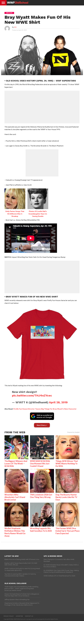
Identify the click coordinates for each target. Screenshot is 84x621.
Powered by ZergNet (73, 432)
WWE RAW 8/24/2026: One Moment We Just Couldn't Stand (40, 463)
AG (15, 27)
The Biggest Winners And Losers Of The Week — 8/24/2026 (15, 463)
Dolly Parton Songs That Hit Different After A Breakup (14, 213)
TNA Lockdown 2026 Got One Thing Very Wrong (41, 495)
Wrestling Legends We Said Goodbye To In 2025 (41, 529)
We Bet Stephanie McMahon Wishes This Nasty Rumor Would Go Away (14, 532)
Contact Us (29, 616)
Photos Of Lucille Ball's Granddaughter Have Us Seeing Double (38, 213)
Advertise (19, 616)
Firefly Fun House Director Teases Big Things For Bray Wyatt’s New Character (45, 409)
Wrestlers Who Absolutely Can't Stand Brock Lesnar (14, 497)
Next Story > (42, 425)
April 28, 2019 (58, 402)
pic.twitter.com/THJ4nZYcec (32, 395)
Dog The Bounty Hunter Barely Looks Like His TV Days (66, 497)
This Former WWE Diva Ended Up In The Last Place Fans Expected (68, 531)
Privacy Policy (9, 616)
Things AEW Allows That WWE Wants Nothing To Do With (67, 463)
